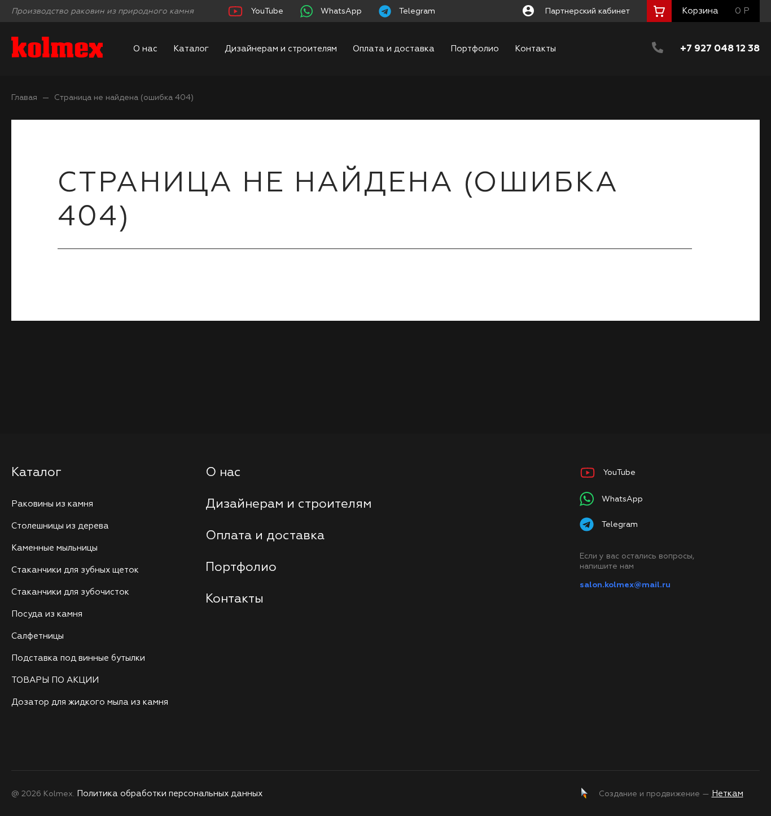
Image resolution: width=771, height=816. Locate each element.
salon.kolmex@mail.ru (625, 585)
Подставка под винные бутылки (78, 658)
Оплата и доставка (394, 49)
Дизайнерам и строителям (281, 49)
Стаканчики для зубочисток (70, 592)
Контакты (535, 49)
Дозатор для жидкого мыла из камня (89, 702)
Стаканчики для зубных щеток (75, 570)
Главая (24, 98)
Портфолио (474, 49)
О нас (145, 49)
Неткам (727, 793)
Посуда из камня (46, 614)
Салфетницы (37, 636)
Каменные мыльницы (54, 548)
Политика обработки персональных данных (169, 793)
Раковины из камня (52, 504)
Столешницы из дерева (60, 526)
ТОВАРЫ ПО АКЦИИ (55, 680)
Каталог (191, 49)
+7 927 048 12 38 (720, 49)
